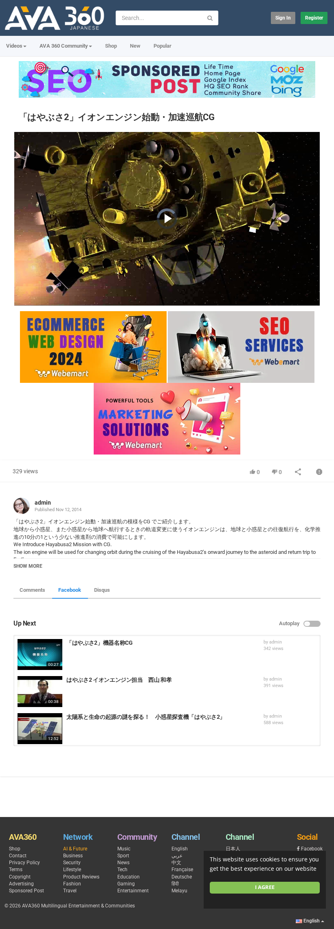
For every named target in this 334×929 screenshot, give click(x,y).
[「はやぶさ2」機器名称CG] (40, 654)
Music (123, 849)
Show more (27, 566)
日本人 (233, 849)
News (123, 862)
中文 (176, 862)
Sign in (283, 18)
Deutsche (181, 877)
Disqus (102, 590)
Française (182, 869)
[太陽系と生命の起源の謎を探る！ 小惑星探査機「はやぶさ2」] (40, 728)
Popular (162, 46)
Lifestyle (72, 869)
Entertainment (133, 891)
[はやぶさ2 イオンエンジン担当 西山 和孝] (40, 691)
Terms (15, 869)
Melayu (179, 891)
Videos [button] (14, 46)
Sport (123, 856)
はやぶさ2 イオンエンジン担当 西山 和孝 (119, 679)
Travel (70, 891)
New (135, 46)
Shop (111, 46)
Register (314, 18)
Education (128, 877)
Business (73, 856)
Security (72, 862)
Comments (32, 590)
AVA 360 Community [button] (64, 46)
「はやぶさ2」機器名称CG (99, 642)
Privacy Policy (24, 862)
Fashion (72, 884)
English (179, 849)
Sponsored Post (26, 891)
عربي (176, 856)
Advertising (21, 884)
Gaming (126, 884)
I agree (265, 887)
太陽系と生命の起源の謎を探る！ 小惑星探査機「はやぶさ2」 (145, 717)
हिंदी (175, 884)
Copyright (20, 877)
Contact (17, 856)
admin (43, 502)
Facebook (69, 590)
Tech (122, 869)
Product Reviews (81, 877)
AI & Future (75, 849)
